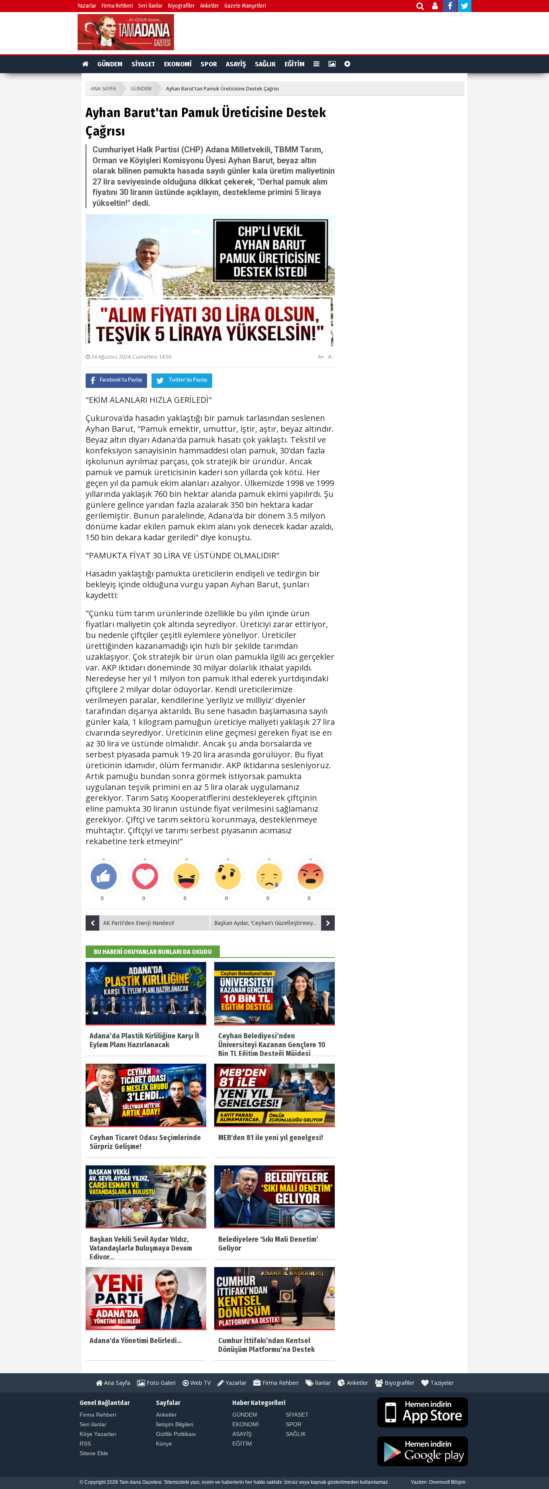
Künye (164, 1443)
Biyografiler (181, 5)
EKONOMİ (178, 64)
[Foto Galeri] (332, 64)
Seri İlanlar (150, 5)
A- (330, 356)
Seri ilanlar (93, 1424)
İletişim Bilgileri (174, 1424)
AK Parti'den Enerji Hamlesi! (138, 923)
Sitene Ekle (94, 1453)
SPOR (209, 64)
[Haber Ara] (420, 7)
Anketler (209, 5)
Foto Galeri (160, 1382)
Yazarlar (87, 5)
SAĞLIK (265, 64)
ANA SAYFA (103, 88)
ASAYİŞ (236, 64)
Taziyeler (441, 1382)
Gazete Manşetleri (245, 5)
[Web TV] (347, 64)
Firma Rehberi (117, 5)
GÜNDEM (110, 64)
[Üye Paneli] (435, 7)
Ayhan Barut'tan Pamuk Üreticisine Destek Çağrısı (222, 88)
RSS (85, 1443)
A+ (321, 356)
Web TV (200, 1382)
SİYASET (143, 64)
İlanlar (322, 1382)
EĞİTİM (295, 64)
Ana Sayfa (116, 1382)
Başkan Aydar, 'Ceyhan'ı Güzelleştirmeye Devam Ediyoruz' (274, 923)
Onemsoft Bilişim (447, 1482)
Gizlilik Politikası (176, 1434)
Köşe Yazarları (98, 1434)
